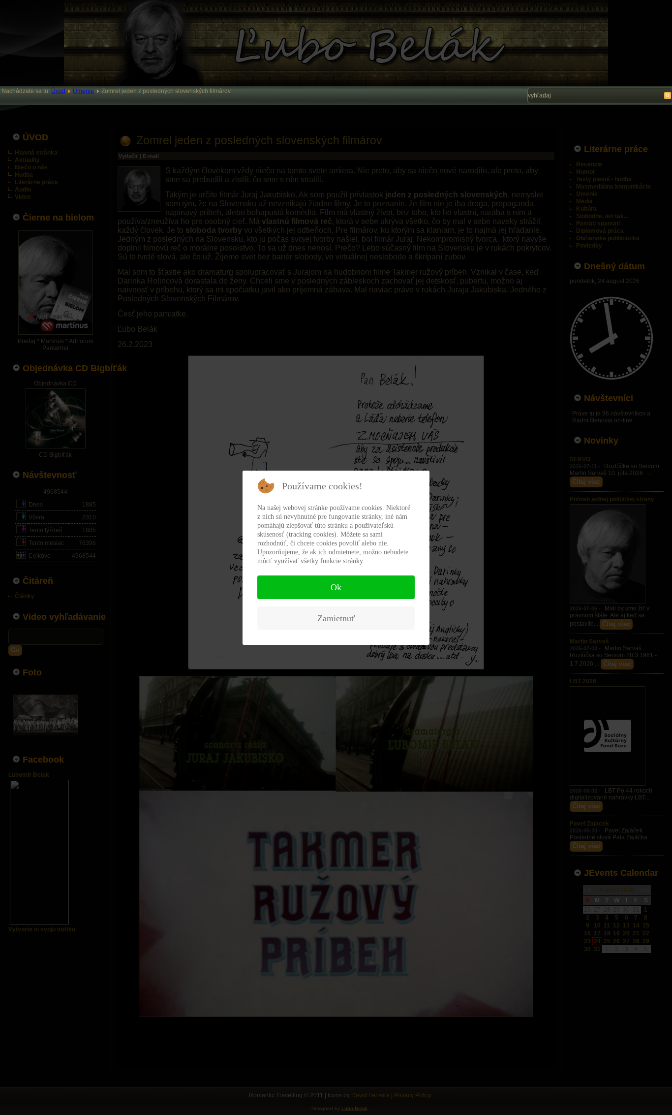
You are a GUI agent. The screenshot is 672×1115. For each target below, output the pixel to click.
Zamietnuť (336, 618)
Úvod (58, 91)
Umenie (83, 91)
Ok (336, 587)
